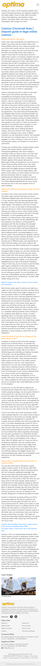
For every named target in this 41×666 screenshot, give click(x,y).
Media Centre (5, 625)
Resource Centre (6, 628)
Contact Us (25, 623)
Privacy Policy (26, 625)
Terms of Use (26, 628)
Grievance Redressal (28, 631)
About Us (4, 623)
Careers (3, 631)
